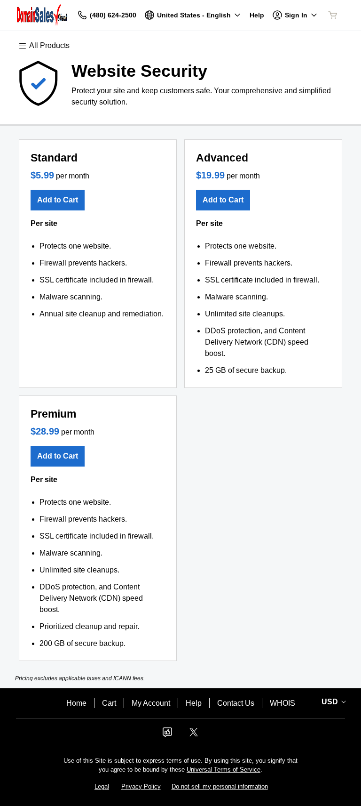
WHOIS (282, 703)
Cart (109, 703)
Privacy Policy (141, 786)
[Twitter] (193, 735)
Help (194, 703)
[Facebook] (167, 735)
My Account (151, 703)
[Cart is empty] (332, 15)
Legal (101, 786)
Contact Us (235, 703)
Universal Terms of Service (223, 769)
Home (76, 703)
